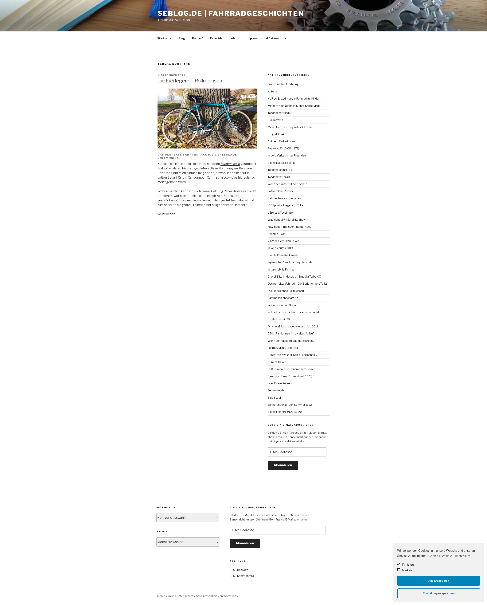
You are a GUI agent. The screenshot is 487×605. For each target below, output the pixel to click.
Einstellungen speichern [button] (439, 593)
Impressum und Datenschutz (266, 38)
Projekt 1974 (276, 134)
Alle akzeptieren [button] (438, 580)
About (235, 38)
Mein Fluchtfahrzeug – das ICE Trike (290, 127)
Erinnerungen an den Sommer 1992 (290, 404)
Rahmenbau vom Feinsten (284, 198)
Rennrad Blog (276, 233)
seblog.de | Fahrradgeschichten (231, 13)
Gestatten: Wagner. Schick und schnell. (292, 354)
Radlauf (197, 38)
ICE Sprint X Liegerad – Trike (285, 205)
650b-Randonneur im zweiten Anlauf (291, 333)
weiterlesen (166, 214)
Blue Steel (274, 397)
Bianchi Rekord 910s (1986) (285, 411)
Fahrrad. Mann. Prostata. (283, 347)
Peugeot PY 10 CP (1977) (283, 148)
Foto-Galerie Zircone (281, 191)
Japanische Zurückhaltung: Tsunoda (290, 262)
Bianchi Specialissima (281, 162)
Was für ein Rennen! (280, 383)
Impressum (462, 556)
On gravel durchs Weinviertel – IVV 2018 (293, 326)
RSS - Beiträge (239, 569)
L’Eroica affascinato (280, 212)
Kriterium (273, 91)
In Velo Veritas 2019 (280, 248)
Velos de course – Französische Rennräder (294, 312)
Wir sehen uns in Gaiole (282, 305)
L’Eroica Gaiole (277, 362)
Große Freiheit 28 (279, 319)
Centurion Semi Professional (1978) (290, 376)
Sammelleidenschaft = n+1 (284, 297)
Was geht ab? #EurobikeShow (287, 219)
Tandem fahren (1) (279, 177)
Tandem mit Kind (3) (280, 112)
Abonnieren (283, 465)
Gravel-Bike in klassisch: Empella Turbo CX (294, 276)
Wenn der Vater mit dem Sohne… (288, 184)
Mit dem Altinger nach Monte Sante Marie (294, 105)
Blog (182, 38)
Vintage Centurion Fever (283, 241)
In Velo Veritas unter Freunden (287, 155)
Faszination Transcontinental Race (289, 226)
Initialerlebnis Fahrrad (281, 269)
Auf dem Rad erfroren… (282, 141)
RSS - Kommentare (242, 575)
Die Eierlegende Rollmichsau (189, 81)
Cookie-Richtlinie (440, 556)
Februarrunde (276, 390)
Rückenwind (275, 119)
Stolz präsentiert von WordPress (217, 596)
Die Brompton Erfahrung (283, 84)
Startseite (164, 38)
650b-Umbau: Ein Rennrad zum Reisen (291, 369)
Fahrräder (217, 38)
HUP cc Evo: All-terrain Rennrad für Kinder (293, 98)
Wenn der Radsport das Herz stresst (291, 340)
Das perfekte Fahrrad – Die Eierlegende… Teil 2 (297, 283)
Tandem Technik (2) (280, 169)
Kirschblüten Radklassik (283, 255)
